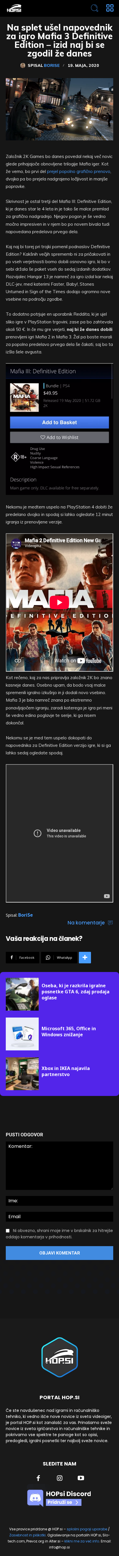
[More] (85, 957)
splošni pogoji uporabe (87, 1529)
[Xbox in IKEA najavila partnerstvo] (22, 1073)
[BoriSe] (24, 65)
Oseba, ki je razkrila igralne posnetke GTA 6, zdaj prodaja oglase (75, 991)
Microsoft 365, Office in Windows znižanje (69, 1031)
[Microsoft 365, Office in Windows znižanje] (22, 1034)
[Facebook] (38, 1479)
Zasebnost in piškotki (27, 1535)
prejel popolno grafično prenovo (78, 171)
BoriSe (52, 65)
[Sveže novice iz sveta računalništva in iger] (38, 8)
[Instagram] (60, 1479)
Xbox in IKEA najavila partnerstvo (66, 1071)
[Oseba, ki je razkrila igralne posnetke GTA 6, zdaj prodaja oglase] (22, 994)
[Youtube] (81, 1479)
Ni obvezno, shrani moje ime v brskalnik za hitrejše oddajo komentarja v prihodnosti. (59, 1234)
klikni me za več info (81, 1541)
